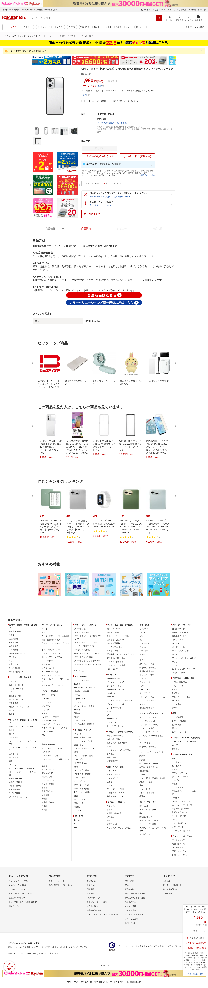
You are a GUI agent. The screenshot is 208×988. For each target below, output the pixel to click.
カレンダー (78, 759)
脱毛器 (44, 766)
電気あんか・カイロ (17, 699)
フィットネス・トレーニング (184, 658)
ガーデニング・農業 (147, 824)
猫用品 (142, 756)
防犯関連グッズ (178, 844)
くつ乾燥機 (13, 650)
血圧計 (44, 806)
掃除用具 (175, 689)
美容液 (109, 782)
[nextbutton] (175, 362)
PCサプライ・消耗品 (50, 717)
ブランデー (144, 651)
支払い (127, 885)
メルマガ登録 (130, 906)
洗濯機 (118, 27)
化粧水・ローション (115, 774)
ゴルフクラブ (177, 640)
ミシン (11, 661)
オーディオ (46, 632)
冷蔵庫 (108, 27)
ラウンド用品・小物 (180, 651)
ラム (141, 640)
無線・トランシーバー (51, 675)
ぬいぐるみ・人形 (146, 664)
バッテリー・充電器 (82, 650)
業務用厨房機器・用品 (116, 658)
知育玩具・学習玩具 (147, 668)
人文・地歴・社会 (81, 770)
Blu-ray (77, 820)
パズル (142, 686)
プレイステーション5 (115, 682)
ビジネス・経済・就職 (83, 756)
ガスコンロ (13, 754)
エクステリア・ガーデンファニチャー (153, 829)
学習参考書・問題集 (82, 774)
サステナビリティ (117, 982)
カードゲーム (144, 689)
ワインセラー (14, 765)
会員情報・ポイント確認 (97, 902)
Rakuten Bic (14, 18)
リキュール (144, 643)
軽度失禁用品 (112, 761)
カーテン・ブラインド (181, 801)
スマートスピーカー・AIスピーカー (55, 680)
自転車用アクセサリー (181, 636)
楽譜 (76, 752)
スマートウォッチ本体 (83, 657)
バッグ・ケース (178, 647)
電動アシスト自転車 (180, 632)
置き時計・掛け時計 (180, 809)
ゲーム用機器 (47, 731)
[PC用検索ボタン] (159, 18)
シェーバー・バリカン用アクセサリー (55, 760)
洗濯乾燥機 (13, 639)
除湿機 (11, 714)
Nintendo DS (112, 719)
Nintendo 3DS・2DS (115, 689)
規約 (153, 175)
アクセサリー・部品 (50, 672)
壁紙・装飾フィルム (180, 812)
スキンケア (111, 771)
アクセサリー (79, 702)
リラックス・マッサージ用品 (119, 828)
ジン (141, 636)
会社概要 (192, 10)
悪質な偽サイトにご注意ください (46, 953)
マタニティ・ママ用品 (148, 725)
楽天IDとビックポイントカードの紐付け (103, 914)
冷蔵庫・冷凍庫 (15, 631)
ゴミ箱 (175, 820)
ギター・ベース (80, 699)
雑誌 (76, 767)
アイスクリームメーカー (19, 797)
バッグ (175, 745)
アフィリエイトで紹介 (134, 914)
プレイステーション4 (115, 686)
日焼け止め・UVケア (115, 793)
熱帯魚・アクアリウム (148, 767)
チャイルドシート (146, 743)
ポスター (78, 810)
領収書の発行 (130, 902)
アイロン (12, 657)
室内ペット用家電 (146, 793)
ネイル (109, 785)
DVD (76, 827)
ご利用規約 (167, 893)
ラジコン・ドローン (147, 682)
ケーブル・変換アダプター (85, 646)
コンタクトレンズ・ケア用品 (119, 750)
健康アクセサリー (114, 824)
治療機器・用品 (113, 739)
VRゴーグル (79, 671)
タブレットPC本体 (82, 632)
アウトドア (176, 665)
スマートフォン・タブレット (25, 36)
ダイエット (111, 810)
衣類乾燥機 (13, 642)
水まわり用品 (112, 669)
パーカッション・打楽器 (84, 706)
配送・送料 (129, 881)
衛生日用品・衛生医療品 (117, 743)
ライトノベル (79, 799)
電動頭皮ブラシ (48, 777)
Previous (29, 60)
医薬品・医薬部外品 (115, 736)
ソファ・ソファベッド (181, 773)
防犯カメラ (144, 813)
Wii (108, 715)
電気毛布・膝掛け (16, 696)
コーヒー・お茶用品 (115, 662)
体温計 (44, 810)
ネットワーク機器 (49, 721)
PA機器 (77, 684)
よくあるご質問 (159, 10)
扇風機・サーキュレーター (20, 707)
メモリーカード (48, 668)
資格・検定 (78, 803)
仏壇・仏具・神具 (179, 855)
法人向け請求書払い (95, 910)
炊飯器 (11, 730)
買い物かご (91, 881)
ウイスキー (144, 629)
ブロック (143, 704)
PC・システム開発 (82, 792)
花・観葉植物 (144, 834)
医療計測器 (111, 757)
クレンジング (112, 778)
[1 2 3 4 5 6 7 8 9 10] (91, 101)
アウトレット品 (178, 840)
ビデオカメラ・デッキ (51, 653)
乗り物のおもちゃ (146, 671)
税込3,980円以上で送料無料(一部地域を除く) (39, 10)
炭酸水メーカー (15, 778)
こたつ (11, 692)
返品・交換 (129, 889)
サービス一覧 (86, 982)
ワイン (142, 632)
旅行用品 (175, 749)
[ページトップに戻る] (203, 613)
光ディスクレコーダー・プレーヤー (55, 644)
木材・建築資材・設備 (148, 821)
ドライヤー (59, 27)
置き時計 (175, 728)
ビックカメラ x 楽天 (10, 10)
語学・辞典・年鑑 (81, 785)
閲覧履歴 (90, 889)
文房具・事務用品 (179, 682)
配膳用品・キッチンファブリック (120, 654)
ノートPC (46, 699)
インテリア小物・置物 (181, 831)
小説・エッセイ (80, 778)
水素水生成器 (14, 789)
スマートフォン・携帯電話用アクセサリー (88, 637)
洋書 (76, 796)
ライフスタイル (80, 763)
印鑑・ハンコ (177, 686)
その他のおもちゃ (146, 708)
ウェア (175, 654)
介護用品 (110, 754)
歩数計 (44, 799)
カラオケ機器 (79, 721)
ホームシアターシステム (52, 657)
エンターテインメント (83, 741)
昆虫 (141, 785)
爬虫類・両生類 (145, 782)
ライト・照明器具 (16, 672)
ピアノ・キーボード (82, 680)
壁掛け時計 (176, 725)
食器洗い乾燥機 (15, 782)
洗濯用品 (175, 693)
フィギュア (144, 678)
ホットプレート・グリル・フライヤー (22, 748)
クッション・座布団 (180, 777)
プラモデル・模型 (146, 675)
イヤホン (72, 27)
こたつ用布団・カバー (181, 823)
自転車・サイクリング (181, 629)
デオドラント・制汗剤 (116, 789)
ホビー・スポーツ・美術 (84, 748)
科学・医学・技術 (81, 789)
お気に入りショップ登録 (135, 898)
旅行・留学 (78, 745)
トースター (13, 737)
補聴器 (44, 788)
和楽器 (77, 717)
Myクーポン (92, 898)
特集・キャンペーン (57, 881)
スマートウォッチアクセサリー (87, 661)
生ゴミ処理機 (14, 793)
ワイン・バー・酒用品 (116, 665)
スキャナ (45, 713)
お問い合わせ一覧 (101, 982)
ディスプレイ (47, 706)
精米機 (11, 734)
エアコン (97, 27)
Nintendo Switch (113, 678)
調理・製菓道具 (113, 632)
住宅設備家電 (14, 668)
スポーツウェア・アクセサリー (185, 669)
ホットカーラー (48, 769)
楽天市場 (202, 10)
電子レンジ (140, 27)
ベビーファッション (147, 721)
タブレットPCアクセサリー (85, 642)
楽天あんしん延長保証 (18, 885)
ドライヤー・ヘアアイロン (53, 748)
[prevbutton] (33, 362)
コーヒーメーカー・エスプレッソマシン (22, 742)
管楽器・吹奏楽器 (81, 691)
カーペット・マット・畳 (182, 805)
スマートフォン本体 (82, 629)
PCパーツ (46, 735)
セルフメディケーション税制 (20, 953)
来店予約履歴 (92, 906)
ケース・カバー (88, 36)
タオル (175, 708)
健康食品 (110, 817)
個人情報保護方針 (170, 889)
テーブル (175, 780)
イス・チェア (177, 788)
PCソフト (46, 739)
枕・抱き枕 (176, 766)
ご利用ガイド (144, 10)
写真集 (77, 807)
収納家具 (175, 798)
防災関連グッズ (145, 817)
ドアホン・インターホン (149, 810)
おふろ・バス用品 (146, 728)
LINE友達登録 (130, 910)
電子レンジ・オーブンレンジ (21, 726)
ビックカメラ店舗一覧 (177, 10)
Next (178, 60)
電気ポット (13, 757)
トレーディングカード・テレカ (152, 697)
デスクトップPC (48, 695)
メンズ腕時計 (177, 717)
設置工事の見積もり (17, 898)
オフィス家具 (177, 827)
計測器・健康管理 (114, 813)
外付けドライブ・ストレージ (53, 724)
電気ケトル (13, 761)
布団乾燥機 (13, 646)
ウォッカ (143, 647)
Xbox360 (110, 697)
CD (75, 824)
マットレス (176, 762)
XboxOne (111, 693)
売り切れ (99, 148)
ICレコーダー (47, 661)
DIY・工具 (143, 806)
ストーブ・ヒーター (17, 685)
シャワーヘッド (48, 780)
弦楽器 (77, 713)
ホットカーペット (16, 689)
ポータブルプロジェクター (53, 685)
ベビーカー (144, 739)
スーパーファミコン (115, 726)
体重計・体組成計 (49, 802)
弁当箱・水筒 (112, 651)
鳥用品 (142, 774)
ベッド (175, 769)
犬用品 (142, 760)
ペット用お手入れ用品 (148, 763)
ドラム (77, 695)
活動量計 (45, 795)
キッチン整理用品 (114, 647)
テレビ (128, 27)
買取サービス (14, 906)
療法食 (142, 796)
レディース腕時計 (179, 721)
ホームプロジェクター (51, 650)
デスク (175, 784)
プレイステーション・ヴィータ (119, 700)
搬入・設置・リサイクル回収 (20, 893)
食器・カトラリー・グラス (118, 636)
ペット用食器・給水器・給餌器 (152, 778)
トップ (5, 36)
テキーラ (143, 654)
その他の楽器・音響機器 (84, 724)
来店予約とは (144, 175)
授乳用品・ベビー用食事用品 (151, 736)
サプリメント (112, 806)
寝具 (174, 758)
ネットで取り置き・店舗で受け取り (23, 902)
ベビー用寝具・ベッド (148, 732)
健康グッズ (111, 821)
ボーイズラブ (79, 781)
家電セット (28, 27)
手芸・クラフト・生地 (181, 697)
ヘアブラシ (46, 752)
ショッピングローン (17, 889)
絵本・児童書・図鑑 (82, 737)
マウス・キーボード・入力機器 (54, 728)
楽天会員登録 (200, 27)
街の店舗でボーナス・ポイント (61, 885)
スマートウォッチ (179, 732)
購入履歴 (90, 893)
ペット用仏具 (144, 789)
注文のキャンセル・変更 (135, 893)
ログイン (189, 27)
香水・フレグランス (115, 796)
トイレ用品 (176, 704)
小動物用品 (144, 771)
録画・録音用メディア (51, 640)
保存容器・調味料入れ (116, 640)
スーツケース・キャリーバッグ (185, 742)
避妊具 (109, 747)
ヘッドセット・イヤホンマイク (87, 653)
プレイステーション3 (115, 704)
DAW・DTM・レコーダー (84, 688)
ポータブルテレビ (49, 664)
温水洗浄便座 (47, 791)
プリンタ (45, 710)
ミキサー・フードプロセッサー (22, 768)
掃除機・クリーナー (17, 653)
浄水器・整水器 (15, 786)
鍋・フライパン (113, 629)
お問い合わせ (130, 923)
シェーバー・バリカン (51, 756)
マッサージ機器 (48, 784)
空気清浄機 (84, 27)
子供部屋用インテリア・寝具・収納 (185, 792)
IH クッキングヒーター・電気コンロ (23, 773)
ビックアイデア (43, 27)
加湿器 (11, 710)
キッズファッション (147, 717)
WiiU (109, 711)
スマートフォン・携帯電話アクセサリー (59, 36)
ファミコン (111, 722)
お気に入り (91, 885)
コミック (78, 734)
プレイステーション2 (115, 708)
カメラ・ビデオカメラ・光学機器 (55, 636)
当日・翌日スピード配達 (19, 881)
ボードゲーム (144, 693)
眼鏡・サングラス (179, 673)
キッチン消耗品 (113, 643)
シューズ (175, 643)
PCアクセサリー (48, 702)
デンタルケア (47, 773)
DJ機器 (77, 710)
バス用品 (175, 700)
